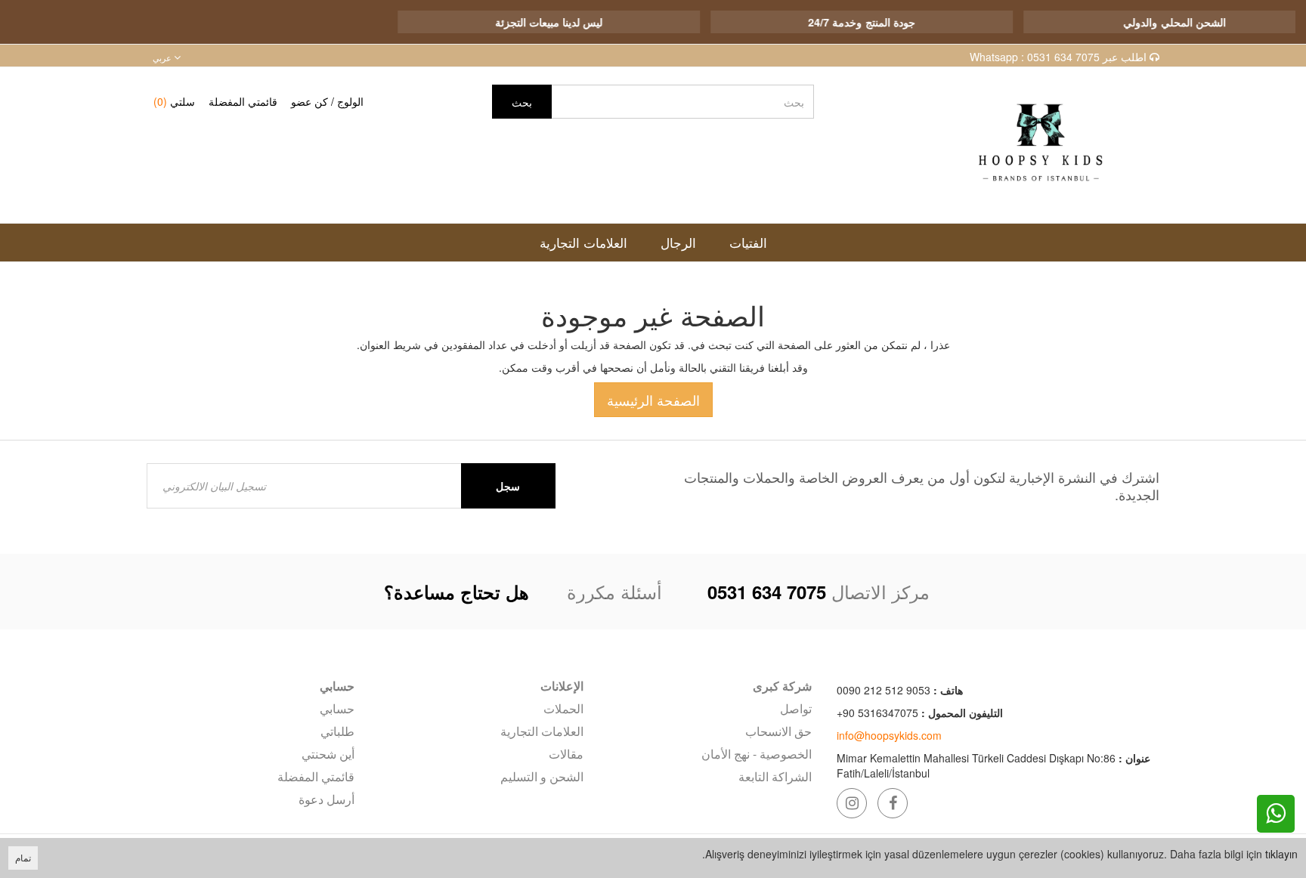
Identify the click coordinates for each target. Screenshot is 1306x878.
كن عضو (309, 101)
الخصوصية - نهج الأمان (756, 753)
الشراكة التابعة (775, 776)
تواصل (796, 708)
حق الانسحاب (778, 731)
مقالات (566, 753)
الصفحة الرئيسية (653, 400)
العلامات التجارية (541, 731)
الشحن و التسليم (541, 776)
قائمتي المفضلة (243, 101)
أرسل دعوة (326, 799)
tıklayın (1281, 853)
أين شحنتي (328, 753)
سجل (508, 485)
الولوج (350, 101)
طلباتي (337, 731)
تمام (23, 857)
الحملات (563, 708)
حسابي (337, 708)
